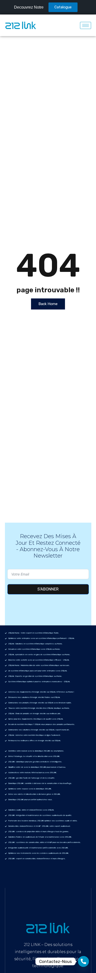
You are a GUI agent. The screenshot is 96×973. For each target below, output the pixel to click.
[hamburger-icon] (85, 25)
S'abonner (48, 589)
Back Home (48, 304)
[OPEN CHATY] (83, 961)
